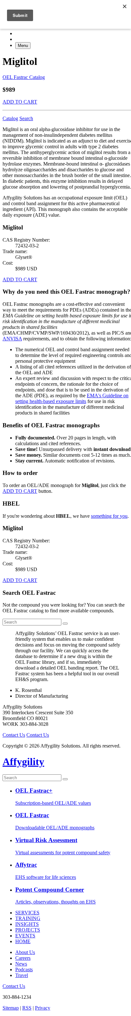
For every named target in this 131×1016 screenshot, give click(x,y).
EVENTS (25, 935)
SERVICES (27, 912)
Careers (23, 958)
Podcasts (24, 969)
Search (26, 118)
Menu (23, 45)
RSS (26, 1008)
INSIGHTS (27, 924)
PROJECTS (27, 930)
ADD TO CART (20, 102)
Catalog (10, 118)
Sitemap (11, 1008)
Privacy (42, 1008)
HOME (23, 941)
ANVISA (12, 338)
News (21, 963)
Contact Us (14, 735)
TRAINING (27, 918)
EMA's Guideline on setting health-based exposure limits (71, 398)
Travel (21, 975)
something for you (109, 516)
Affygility (23, 761)
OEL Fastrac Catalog (24, 77)
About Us (25, 952)
